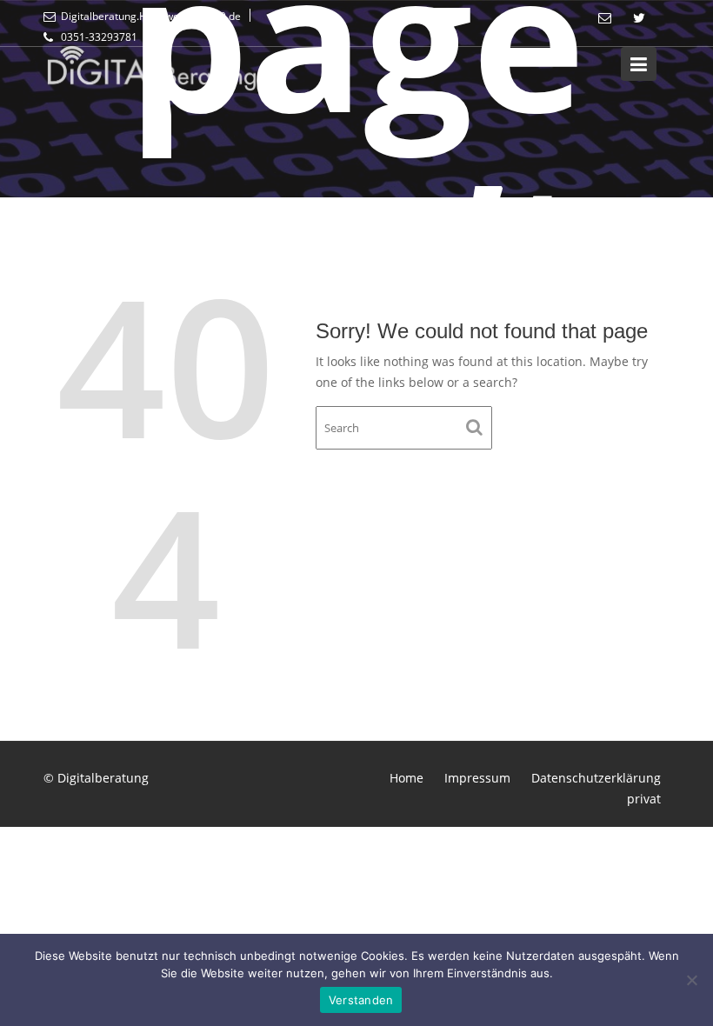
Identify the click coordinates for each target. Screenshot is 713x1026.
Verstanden (361, 1000)
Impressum (477, 778)
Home (406, 778)
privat (644, 798)
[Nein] (691, 980)
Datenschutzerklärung (596, 778)
